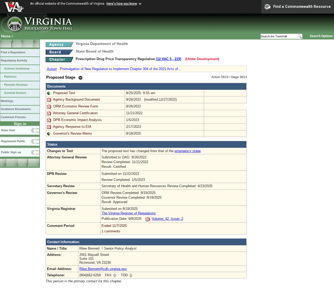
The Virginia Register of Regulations (129, 213)
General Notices (15, 92)
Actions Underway (16, 68)
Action (52, 69)
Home (5, 36)
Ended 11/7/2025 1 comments (114, 228)
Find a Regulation (13, 52)
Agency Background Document (76, 99)
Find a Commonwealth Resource (302, 6)
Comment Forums (13, 117)
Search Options (321, 36)
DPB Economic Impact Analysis (77, 120)
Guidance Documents (16, 109)
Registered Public (13, 141)
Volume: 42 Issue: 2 (167, 219)
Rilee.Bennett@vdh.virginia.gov (103, 269)
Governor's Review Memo (72, 133)
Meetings (7, 100)
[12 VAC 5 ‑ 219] (168, 59)
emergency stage (188, 151)
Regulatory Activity (14, 60)
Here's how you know (121, 3)
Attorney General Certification (75, 113)
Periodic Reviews (16, 84)
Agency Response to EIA (72, 127)
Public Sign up (11, 152)
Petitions (10, 76)
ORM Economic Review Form (75, 106)
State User (8, 130)
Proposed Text (64, 93)
